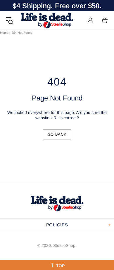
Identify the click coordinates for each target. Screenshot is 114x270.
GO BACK (57, 134)
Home (4, 32)
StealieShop (47, 20)
